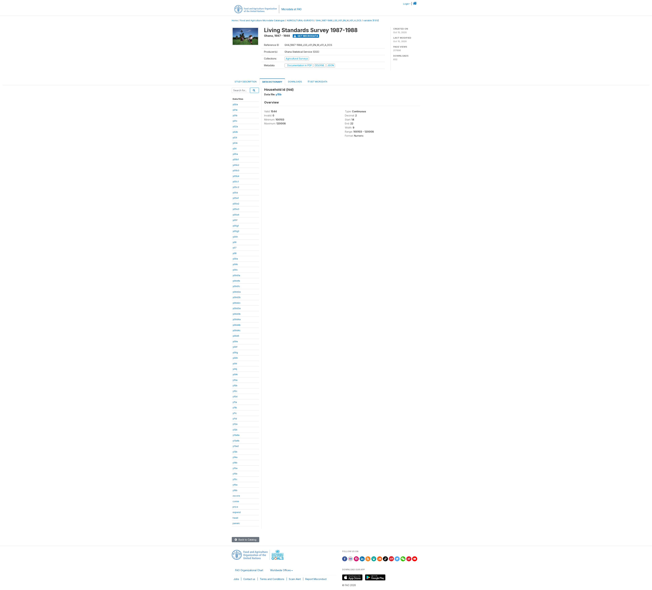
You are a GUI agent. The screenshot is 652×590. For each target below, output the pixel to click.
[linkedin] (362, 558)
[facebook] (344, 558)
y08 (235, 253)
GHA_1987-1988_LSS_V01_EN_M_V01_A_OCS (338, 20)
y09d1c (236, 286)
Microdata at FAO (291, 9)
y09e (235, 341)
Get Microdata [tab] (318, 81)
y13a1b (236, 440)
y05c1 (236, 181)
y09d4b (237, 325)
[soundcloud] (379, 558)
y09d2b (237, 297)
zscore (236, 495)
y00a (235, 104)
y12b (235, 429)
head (235, 517)
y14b (235, 462)
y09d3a (237, 308)
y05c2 (236, 187)
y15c (235, 479)
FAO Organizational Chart (249, 570)
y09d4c (237, 330)
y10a (235, 380)
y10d (235, 396)
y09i (235, 363)
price (235, 506)
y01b (235, 115)
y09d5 (236, 335)
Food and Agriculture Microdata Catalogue (262, 20)
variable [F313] (371, 20)
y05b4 (236, 176)
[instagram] (356, 558)
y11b (235, 407)
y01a (235, 109)
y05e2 (236, 203)
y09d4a (237, 319)
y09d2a (237, 291)
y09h (235, 358)
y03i (235, 137)
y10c (235, 391)
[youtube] (414, 558)
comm (236, 501)
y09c (235, 269)
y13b (235, 451)
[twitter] (397, 558)
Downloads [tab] (295, 81)
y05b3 (236, 170)
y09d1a (236, 275)
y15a (235, 468)
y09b (235, 264)
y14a (235, 457)
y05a (235, 154)
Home (235, 20)
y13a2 (236, 446)
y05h (235, 236)
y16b (235, 490)
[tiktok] (385, 558)
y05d (235, 192)
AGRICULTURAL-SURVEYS (300, 20)
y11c (235, 413)
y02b (235, 132)
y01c (235, 120)
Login (406, 4)
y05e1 (236, 198)
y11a (235, 402)
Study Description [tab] (246, 81)
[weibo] (408, 558)
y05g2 (236, 231)
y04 (235, 148)
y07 (235, 247)
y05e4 (236, 214)
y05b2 (236, 165)
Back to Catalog (247, 539)
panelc (236, 523)
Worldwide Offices (280, 570)
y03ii (235, 143)
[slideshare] (373, 558)
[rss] (367, 558)
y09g (235, 352)
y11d (235, 418)
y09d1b (236, 280)
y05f (235, 220)
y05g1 (236, 225)
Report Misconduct (316, 579)
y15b (235, 473)
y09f (235, 346)
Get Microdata (307, 35)
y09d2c (237, 302)
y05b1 (236, 159)
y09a (235, 258)
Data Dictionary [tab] (272, 82)
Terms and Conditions (272, 579)
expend (237, 512)
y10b (235, 385)
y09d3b (237, 314)
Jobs (236, 579)
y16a (235, 484)
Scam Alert (295, 579)
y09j (235, 369)
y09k (235, 374)
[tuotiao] (391, 558)
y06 (235, 242)
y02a (235, 126)
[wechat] (403, 558)
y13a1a (236, 435)
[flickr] (350, 558)
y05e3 (236, 209)
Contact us (249, 579)
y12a (235, 424)
